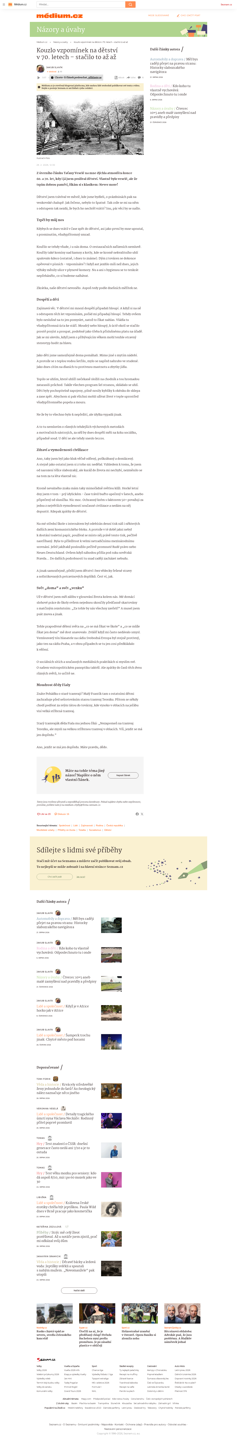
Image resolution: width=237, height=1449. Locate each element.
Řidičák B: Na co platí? (185, 1383)
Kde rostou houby (120, 1399)
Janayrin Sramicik (49, 1256)
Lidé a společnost (50, 1006)
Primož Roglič (71, 1387)
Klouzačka (127, 1403)
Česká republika (114, 825)
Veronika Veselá (47, 1108)
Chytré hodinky (165, 1408)
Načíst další (79, 1290)
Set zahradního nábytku (145, 1403)
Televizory (152, 1408)
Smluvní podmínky (88, 1424)
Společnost (64, 825)
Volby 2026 (42, 1370)
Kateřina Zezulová (49, 1227)
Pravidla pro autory (155, 1424)
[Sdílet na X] (142, 814)
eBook (121, 77)
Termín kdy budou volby (48, 1383)
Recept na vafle (126, 1387)
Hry (39, 1144)
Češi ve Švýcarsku (155, 1383)
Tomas (41, 1138)
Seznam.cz (226, 4)
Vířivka (176, 1403)
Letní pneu (127, 1408)
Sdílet (133, 77)
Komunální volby (44, 1391)
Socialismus (95, 830)
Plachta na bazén (87, 1403)
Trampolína (103, 1403)
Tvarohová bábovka (128, 1383)
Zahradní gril (164, 1403)
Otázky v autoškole (184, 1387)
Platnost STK (181, 1391)
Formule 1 (96, 1387)
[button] (90, 125)
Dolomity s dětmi (155, 1391)
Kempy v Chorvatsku (157, 1370)
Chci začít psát (190, 15)
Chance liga (97, 1370)
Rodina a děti (160, 86)
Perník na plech (126, 1391)
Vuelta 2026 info (71, 1370)
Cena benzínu (137, 1399)
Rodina (99, 825)
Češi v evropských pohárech (159, 1399)
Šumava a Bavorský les (158, 1378)
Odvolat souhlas (177, 1424)
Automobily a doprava (166, 59)
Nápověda (107, 1424)
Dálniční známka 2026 (185, 1374)
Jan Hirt (68, 1378)
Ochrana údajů (134, 1424)
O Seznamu (69, 1424)
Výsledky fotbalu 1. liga (102, 1374)
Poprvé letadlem (155, 1374)
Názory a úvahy (161, 108)
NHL (94, 1391)
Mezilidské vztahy (45, 830)
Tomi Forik (43, 1079)
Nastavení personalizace (117, 1429)
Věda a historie (48, 1084)
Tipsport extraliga (100, 1378)
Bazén (74, 1403)
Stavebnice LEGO (93, 1408)
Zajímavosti (87, 825)
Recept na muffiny (128, 1374)
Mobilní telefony (75, 1408)
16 (143, 77)
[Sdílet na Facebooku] (137, 814)
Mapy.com (86, 1399)
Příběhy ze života (66, 830)
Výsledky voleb (43, 1378)
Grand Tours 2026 (72, 1391)
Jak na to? (81, 877)
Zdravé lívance (126, 1378)
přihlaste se (95, 78)
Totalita (82, 830)
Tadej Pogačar (71, 1383)
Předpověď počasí (101, 1399)
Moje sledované (158, 15)
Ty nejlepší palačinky (129, 1370)
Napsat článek (123, 775)
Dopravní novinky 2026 (185, 1378)
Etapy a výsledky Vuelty (75, 1374)
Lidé (75, 825)
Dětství (107, 830)
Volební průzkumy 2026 (48, 1374)
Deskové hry (140, 1408)
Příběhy (43, 1232)
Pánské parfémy (183, 1408)
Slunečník (115, 1403)
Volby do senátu (44, 1387)
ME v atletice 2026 (100, 1383)
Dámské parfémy (111, 1408)
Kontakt (119, 1424)
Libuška (41, 1197)
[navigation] (3, 4)
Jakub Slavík (54, 67)
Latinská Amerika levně (158, 1387)
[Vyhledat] (130, 4)
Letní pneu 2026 (182, 1370)
